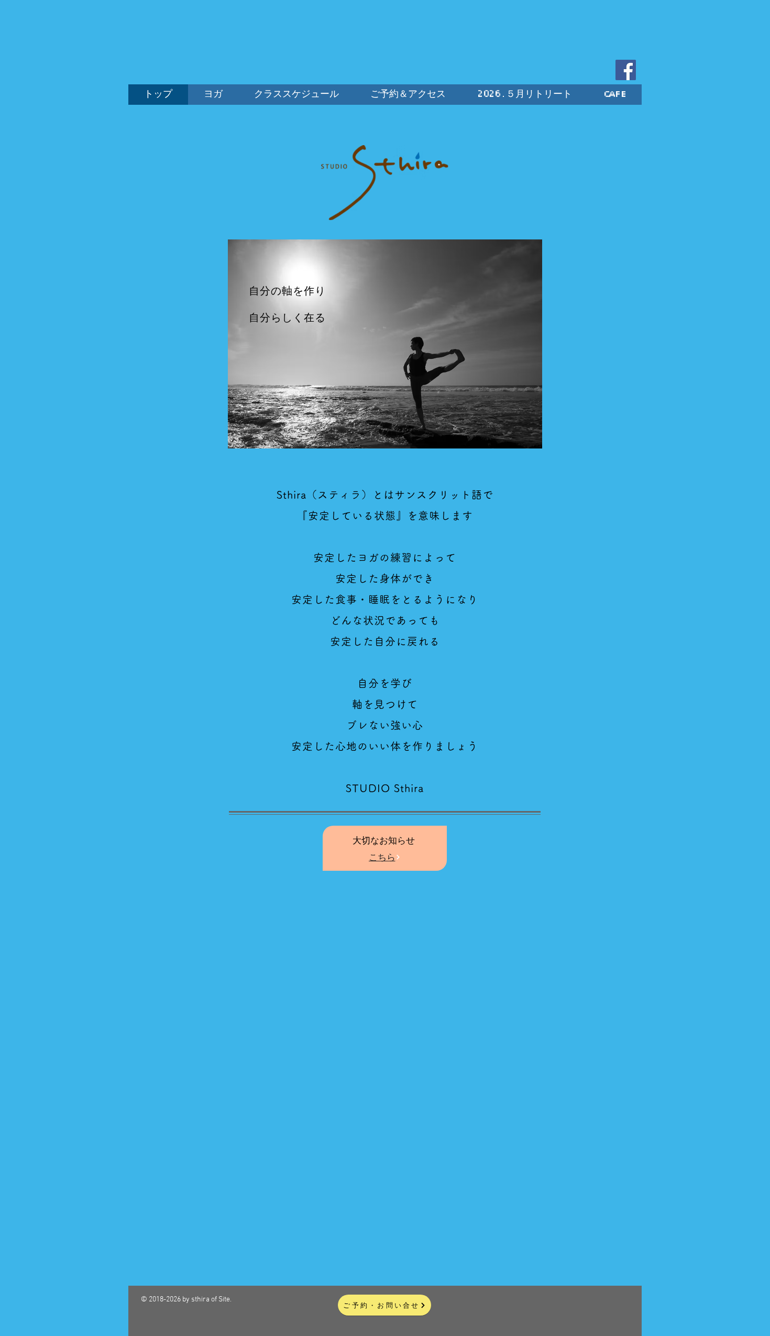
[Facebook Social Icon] (625, 70)
